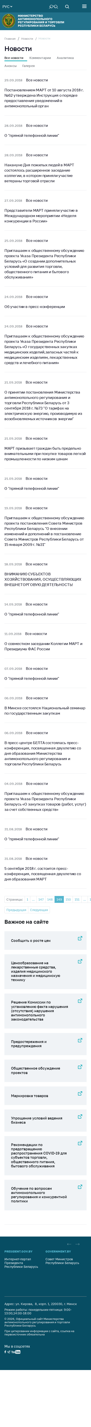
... (33, 899)
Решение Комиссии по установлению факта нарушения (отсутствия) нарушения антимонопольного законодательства (39, 1010)
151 (77, 899)
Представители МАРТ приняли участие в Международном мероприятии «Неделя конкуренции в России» (41, 215)
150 (68, 899)
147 (41, 899)
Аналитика (65, 58)
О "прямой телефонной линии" (31, 135)
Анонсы (10, 66)
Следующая (39, 910)
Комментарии (40, 58)
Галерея (28, 66)
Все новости (14, 58)
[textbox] (7, 6)
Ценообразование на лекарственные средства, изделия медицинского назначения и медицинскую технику (35, 971)
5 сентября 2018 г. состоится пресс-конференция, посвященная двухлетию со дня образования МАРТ (42, 873)
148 (50, 899)
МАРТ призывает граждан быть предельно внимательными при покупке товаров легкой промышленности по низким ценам (45, 453)
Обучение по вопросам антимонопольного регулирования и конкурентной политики (39, 1195)
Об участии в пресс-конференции (34, 306)
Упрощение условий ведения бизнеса (36, 1120)
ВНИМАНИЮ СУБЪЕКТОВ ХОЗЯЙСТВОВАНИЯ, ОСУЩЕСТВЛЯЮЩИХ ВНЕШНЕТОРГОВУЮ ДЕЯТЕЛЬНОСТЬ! (42, 579)
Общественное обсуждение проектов (35, 1070)
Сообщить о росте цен (31, 940)
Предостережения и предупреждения (29, 1043)
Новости (27, 38)
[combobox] (7, 6)
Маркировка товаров (29, 1096)
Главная (9, 38)
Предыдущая (16, 910)
